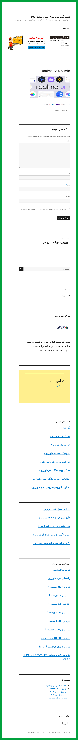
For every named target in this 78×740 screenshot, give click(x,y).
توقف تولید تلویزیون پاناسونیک (56, 685)
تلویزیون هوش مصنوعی (58, 698)
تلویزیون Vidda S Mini (58, 689)
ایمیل (68, 185)
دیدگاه (68, 141)
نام (69, 173)
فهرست (66, 28)
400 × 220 (56, 110)
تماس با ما (57, 386)
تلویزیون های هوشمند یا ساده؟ (54, 646)
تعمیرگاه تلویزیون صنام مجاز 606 (50, 16)
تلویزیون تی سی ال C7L (58, 692)
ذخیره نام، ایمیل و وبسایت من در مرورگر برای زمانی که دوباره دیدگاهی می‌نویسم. (44, 209)
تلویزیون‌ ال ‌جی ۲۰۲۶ (59, 695)
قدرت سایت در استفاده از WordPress (39, 732)
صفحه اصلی (64, 716)
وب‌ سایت (67, 196)
